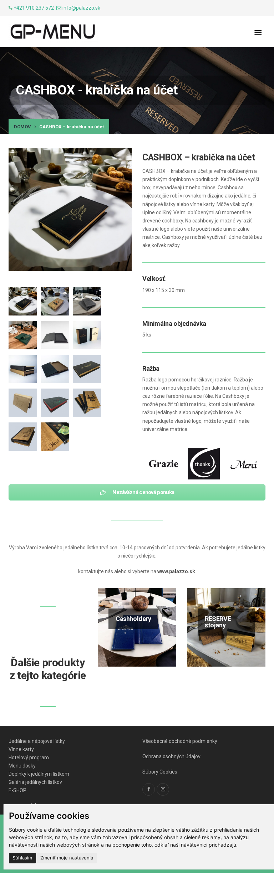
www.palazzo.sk (176, 571)
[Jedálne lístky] (53, 32)
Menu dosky (22, 766)
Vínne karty (21, 749)
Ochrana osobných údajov (171, 756)
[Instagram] (163, 789)
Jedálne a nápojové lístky (37, 741)
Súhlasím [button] (22, 858)
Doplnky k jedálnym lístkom (39, 774)
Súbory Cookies (159, 772)
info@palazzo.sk (81, 8)
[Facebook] (148, 789)
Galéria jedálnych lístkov (35, 782)
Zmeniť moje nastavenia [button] (66, 858)
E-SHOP (17, 790)
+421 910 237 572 (34, 8)
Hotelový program (29, 757)
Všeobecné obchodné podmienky (179, 741)
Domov (22, 126)
